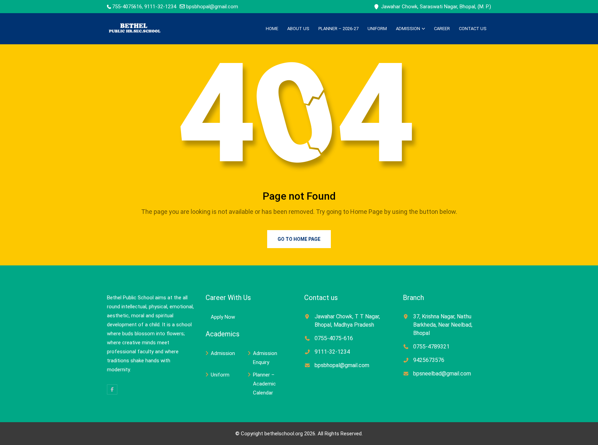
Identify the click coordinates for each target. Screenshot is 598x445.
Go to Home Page (299, 239)
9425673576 (428, 360)
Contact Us (473, 28)
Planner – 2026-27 (338, 28)
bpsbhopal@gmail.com (212, 6)
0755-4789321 (431, 346)
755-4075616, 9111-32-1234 (144, 6)
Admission (408, 28)
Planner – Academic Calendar (264, 384)
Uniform (377, 28)
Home (272, 28)
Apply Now (223, 317)
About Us (298, 28)
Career (442, 28)
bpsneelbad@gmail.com (442, 373)
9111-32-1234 (332, 351)
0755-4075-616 (334, 338)
